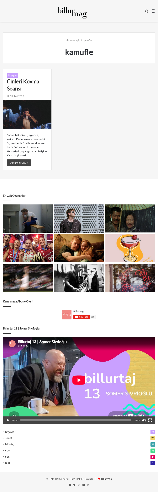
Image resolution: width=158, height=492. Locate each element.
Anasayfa (74, 40)
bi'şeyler (12, 75)
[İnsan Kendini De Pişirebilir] (28, 218)
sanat (8, 438)
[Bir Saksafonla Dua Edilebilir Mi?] (79, 278)
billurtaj (9, 444)
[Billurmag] (72, 13)
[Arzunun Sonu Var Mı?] (130, 218)
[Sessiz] (144, 420)
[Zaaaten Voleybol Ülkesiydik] (28, 248)
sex (7, 456)
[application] (79, 380)
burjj (7, 462)
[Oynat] (8, 420)
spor (8, 450)
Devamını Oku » (19, 162)
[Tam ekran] (150, 420)
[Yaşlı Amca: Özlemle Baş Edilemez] (79, 218)
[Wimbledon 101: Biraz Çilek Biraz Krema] (28, 278)
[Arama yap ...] (146, 12)
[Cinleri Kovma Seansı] (27, 114)
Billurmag (106, 478)
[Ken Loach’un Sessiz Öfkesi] (79, 248)
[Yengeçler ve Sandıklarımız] (130, 278)
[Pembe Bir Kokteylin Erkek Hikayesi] (130, 248)
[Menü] (153, 12)
